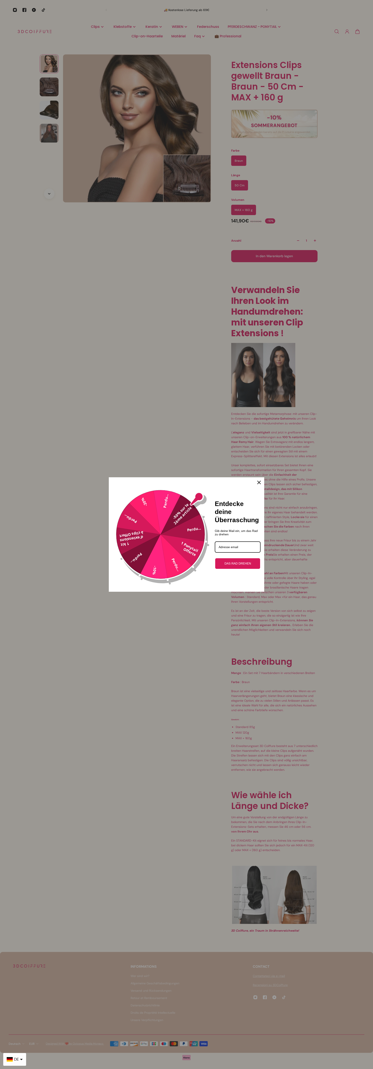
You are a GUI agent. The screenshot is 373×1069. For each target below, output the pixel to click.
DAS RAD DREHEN (237, 563)
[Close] (259, 482)
